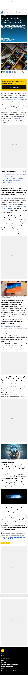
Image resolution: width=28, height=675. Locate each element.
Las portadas (22, 9)
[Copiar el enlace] (15, 72)
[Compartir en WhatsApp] (4, 72)
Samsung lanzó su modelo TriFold (13, 99)
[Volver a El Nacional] (12, 12)
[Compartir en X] (2, 72)
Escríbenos (4, 660)
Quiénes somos (5, 653)
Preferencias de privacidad (8, 670)
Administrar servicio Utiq (8, 673)
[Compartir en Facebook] (10, 72)
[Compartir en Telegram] (7, 72)
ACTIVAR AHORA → (14, 87)
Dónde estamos (5, 658)
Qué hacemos (4, 656)
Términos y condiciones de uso (9, 664)
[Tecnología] (2, 12)
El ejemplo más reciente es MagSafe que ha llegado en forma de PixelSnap (13, 206)
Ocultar (24, 171)
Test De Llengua (14, 9)
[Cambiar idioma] (22, 12)
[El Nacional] (14, 650)
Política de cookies (6, 668)
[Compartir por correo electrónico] (12, 72)
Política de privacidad (7, 666)
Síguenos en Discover (5, 9)
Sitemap (3, 662)
